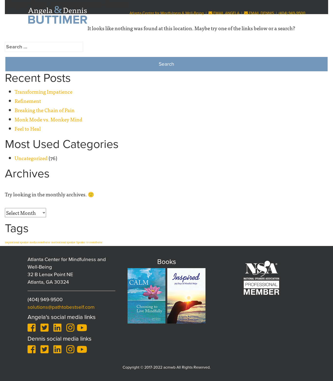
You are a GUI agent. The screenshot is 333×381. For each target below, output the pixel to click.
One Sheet (292, 35)
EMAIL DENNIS (261, 13)
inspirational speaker (17, 242)
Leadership (228, 35)
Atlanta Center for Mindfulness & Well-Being (166, 13)
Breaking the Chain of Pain (45, 110)
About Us (91, 35)
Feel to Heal (28, 128)
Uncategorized (31, 158)
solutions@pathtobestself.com (61, 307)
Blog (270, 35)
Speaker (80, 242)
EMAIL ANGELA (225, 13)
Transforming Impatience (43, 91)
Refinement (28, 101)
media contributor (39, 242)
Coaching (167, 35)
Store (252, 35)
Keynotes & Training (131, 35)
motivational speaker (63, 242)
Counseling (198, 35)
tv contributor (94, 242)
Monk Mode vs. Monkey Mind (48, 119)
